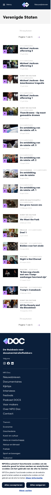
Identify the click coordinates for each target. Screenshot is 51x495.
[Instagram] (4, 363)
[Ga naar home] (25, 4)
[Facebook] (8, 363)
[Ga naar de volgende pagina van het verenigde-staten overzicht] (38, 37)
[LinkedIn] (12, 363)
